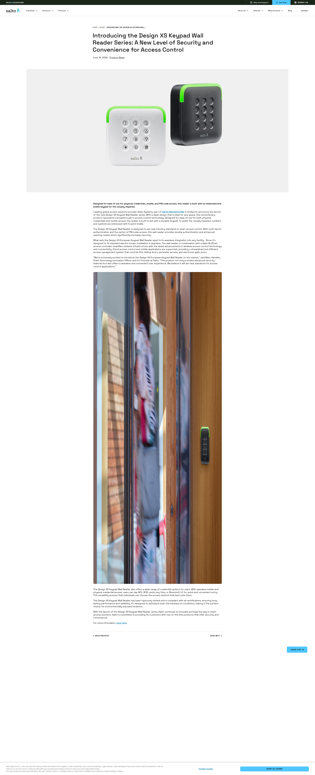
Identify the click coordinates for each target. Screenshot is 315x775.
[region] (157, 769)
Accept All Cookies (274, 769)
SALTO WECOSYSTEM (173, 211)
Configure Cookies (206, 769)
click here (121, 623)
